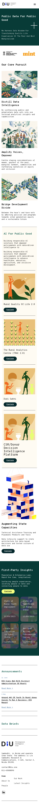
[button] (35, 4)
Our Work (18, 779)
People (5, 786)
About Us (6, 781)
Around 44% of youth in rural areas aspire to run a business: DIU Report (19, 700)
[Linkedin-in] (4, 792)
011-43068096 (8, 771)
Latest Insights (22, 783)
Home (4, 776)
